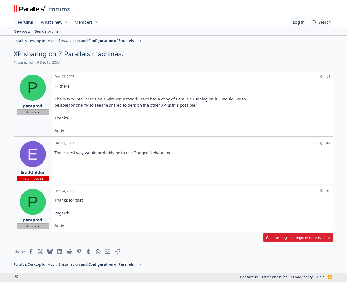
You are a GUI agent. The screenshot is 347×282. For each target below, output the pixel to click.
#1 (328, 76)
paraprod (25, 62)
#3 (328, 191)
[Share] (320, 77)
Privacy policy (302, 276)
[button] (66, 22)
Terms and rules (274, 276)
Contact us (249, 276)
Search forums (46, 31)
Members (83, 22)
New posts (22, 31)
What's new (51, 22)
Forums (25, 22)
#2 (328, 143)
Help (320, 276)
